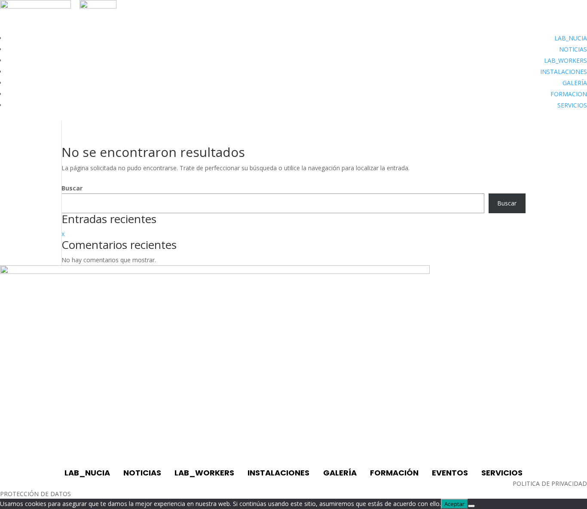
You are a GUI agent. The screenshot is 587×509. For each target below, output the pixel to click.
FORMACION (568, 94)
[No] (471, 506)
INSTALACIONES (563, 71)
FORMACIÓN (394, 472)
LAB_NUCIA (570, 38)
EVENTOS (450, 472)
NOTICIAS (573, 49)
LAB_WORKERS (565, 60)
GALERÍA (575, 83)
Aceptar (454, 504)
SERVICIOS (572, 105)
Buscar (72, 188)
